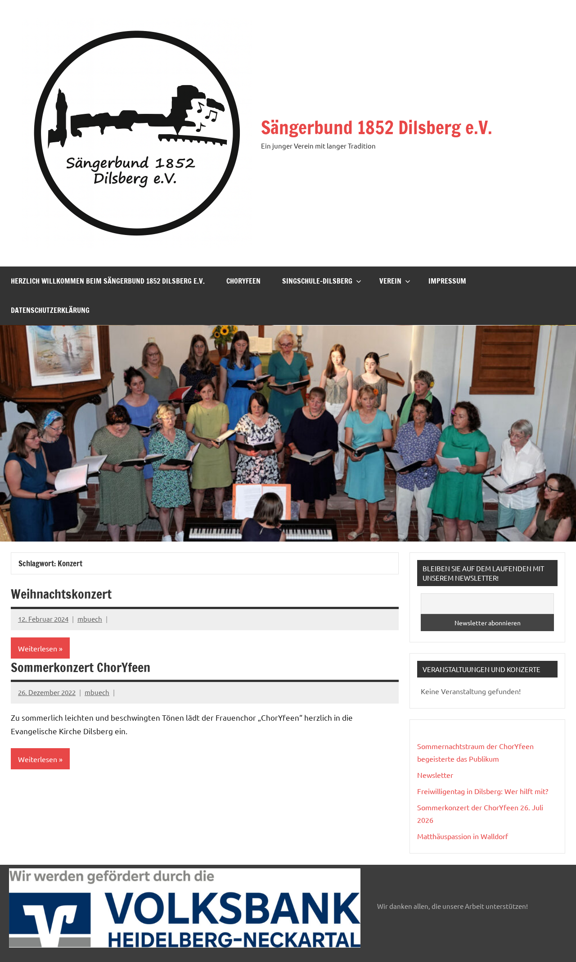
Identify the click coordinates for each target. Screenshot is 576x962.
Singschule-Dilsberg (317, 281)
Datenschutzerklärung (50, 310)
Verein (390, 281)
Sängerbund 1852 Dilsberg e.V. (376, 127)
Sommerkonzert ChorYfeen (80, 667)
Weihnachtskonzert (61, 594)
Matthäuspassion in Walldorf (462, 835)
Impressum (447, 281)
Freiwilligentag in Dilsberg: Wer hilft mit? (482, 790)
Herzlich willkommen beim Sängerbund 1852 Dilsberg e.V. (108, 281)
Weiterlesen (37, 648)
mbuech (89, 618)
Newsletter (435, 774)
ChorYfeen (243, 281)
